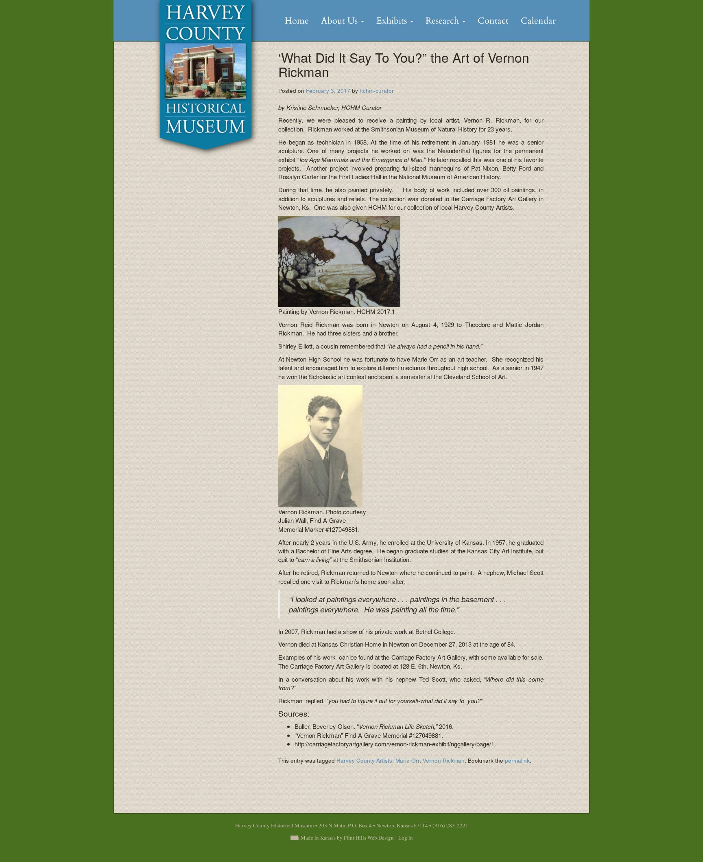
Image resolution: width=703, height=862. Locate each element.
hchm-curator (377, 90)
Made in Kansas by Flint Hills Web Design (347, 837)
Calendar (538, 21)
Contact (493, 21)
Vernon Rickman (444, 760)
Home (297, 21)
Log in (405, 837)
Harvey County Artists (364, 760)
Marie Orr (407, 760)
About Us (340, 21)
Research (443, 21)
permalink (517, 760)
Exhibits (392, 21)
